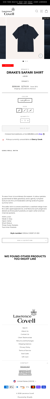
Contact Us (25, 334)
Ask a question (25, 240)
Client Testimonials (25, 337)
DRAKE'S (25, 69)
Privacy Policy (25, 347)
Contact (24, 363)
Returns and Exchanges (25, 341)
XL (31, 110)
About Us (25, 331)
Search (25, 328)
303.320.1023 (25, 366)
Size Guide (25, 353)
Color (25, 96)
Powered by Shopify (25, 397)
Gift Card (25, 357)
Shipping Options (25, 344)
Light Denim (25, 100)
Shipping (17, 88)
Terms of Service (25, 350)
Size (25, 106)
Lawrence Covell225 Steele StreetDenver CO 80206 (25, 372)
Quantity (25, 116)
